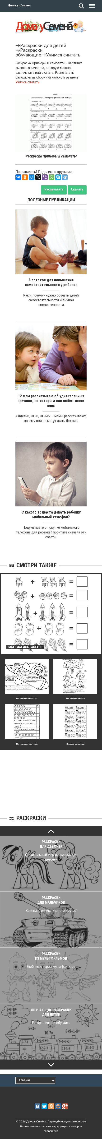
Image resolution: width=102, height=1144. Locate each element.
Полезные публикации (51, 199)
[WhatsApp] (51, 177)
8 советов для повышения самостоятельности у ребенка (51, 282)
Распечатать (53, 189)
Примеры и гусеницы (75, 744)
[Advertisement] (51, 779)
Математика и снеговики (26, 744)
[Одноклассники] (25, 177)
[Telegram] (65, 177)
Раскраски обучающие (29, 52)
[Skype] (58, 177)
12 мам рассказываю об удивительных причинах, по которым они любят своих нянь (51, 401)
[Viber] (45, 177)
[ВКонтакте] (18, 177)
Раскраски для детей (43, 45)
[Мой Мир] (31, 177)
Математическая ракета (26, 698)
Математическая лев (75, 698)
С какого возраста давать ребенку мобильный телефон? (51, 514)
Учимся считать (63, 55)
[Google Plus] (65, 1106)
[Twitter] (44, 1106)
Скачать (77, 189)
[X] (38, 177)
